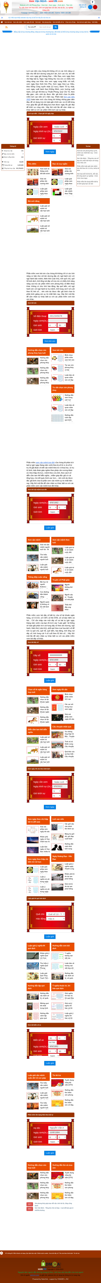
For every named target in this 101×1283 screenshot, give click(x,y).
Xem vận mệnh (17, 22)
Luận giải (50, 528)
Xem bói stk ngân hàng (84, 22)
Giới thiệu (95, 22)
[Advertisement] (50, 52)
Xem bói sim (8, 22)
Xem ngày (49, 152)
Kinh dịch (38, 22)
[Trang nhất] (2, 22)
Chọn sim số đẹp (70, 22)
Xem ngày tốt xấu (29, 22)
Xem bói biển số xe (58, 22)
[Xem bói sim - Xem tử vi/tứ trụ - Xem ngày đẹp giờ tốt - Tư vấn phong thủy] (6, 7)
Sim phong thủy (46, 22)
